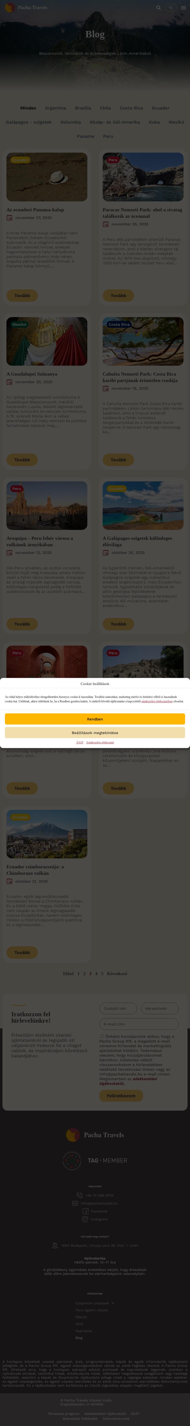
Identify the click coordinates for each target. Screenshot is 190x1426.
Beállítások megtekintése (95, 732)
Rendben (95, 719)
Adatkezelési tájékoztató (100, 742)
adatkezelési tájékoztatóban (157, 701)
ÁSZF (80, 742)
